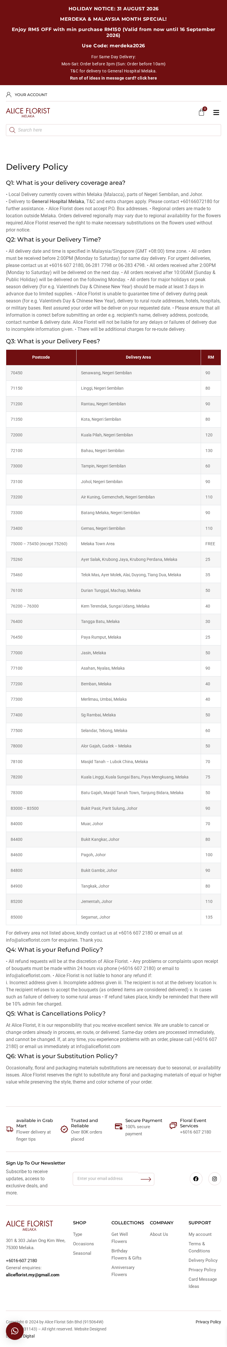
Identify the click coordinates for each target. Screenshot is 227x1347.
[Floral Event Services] (173, 1125)
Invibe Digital (23, 1336)
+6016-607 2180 (21, 1260)
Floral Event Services (193, 1123)
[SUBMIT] (146, 1179)
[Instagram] (214, 1178)
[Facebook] (196, 1178)
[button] (216, 112)
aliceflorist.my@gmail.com (32, 1275)
